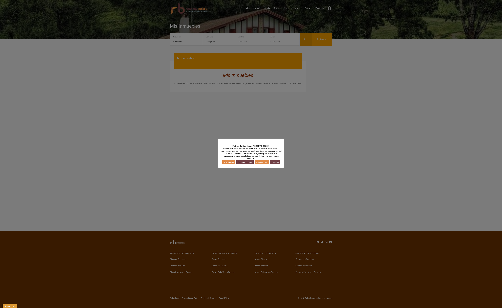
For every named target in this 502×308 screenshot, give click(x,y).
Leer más (275, 162)
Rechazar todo (261, 162)
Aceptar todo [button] (229, 162)
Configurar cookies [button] (245, 162)
